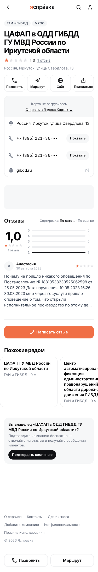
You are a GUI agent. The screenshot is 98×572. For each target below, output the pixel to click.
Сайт (60, 87)
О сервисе (13, 517)
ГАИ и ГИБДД (17, 23)
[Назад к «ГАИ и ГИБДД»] (8, 7)
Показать (78, 138)
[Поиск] (78, 7)
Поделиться (83, 87)
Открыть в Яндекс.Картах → (49, 109)
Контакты (35, 517)
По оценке (86, 221)
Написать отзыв (52, 332)
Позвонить (14, 87)
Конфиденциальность (62, 524)
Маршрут (37, 87)
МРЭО (39, 23)
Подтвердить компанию (32, 454)
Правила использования (24, 532)
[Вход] (90, 7)
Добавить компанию (21, 524)
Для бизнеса (58, 517)
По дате (68, 221)
